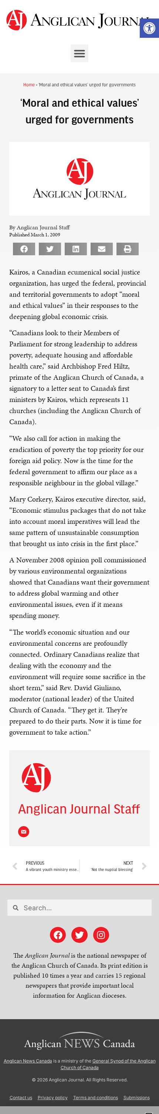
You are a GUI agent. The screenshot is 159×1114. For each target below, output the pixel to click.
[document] (79, 557)
